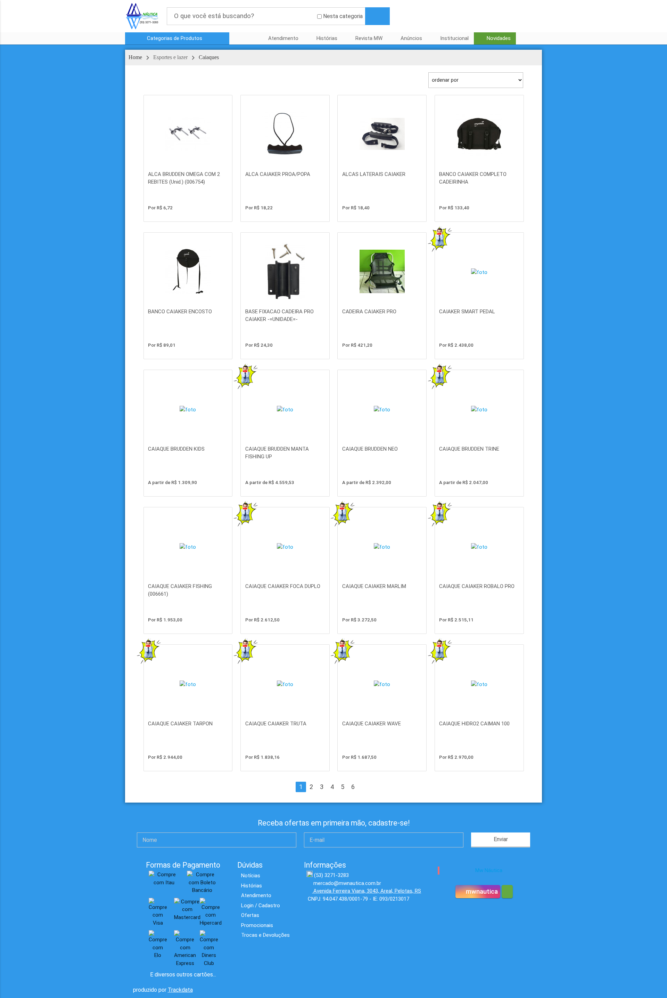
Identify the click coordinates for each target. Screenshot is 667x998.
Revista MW (368, 38)
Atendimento (283, 38)
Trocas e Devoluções (265, 935)
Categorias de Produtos (175, 38)
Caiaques (209, 57)
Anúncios (411, 38)
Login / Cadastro (260, 905)
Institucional (454, 38)
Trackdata (180, 990)
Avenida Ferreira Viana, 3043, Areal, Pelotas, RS (366, 891)
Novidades (499, 38)
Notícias (250, 875)
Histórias (326, 38)
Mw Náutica (488, 870)
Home (135, 57)
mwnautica (481, 891)
